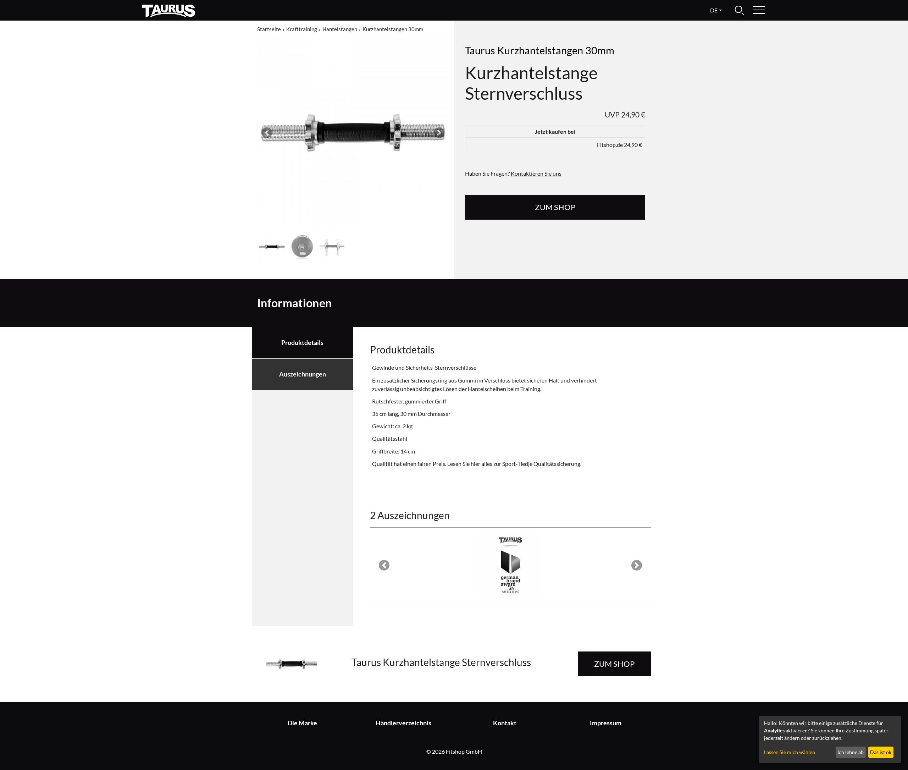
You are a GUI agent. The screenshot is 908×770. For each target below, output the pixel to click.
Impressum (605, 723)
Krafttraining (301, 29)
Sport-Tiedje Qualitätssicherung (541, 463)
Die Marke (302, 723)
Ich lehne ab (850, 752)
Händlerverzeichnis (403, 723)
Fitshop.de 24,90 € (619, 144)
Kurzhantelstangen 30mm (392, 29)
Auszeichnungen (302, 374)
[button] (266, 133)
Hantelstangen (339, 29)
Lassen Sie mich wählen (789, 752)
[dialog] (830, 739)
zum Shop (555, 207)
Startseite (269, 29)
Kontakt (504, 723)
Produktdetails (302, 342)
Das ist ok (880, 752)
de (714, 10)
